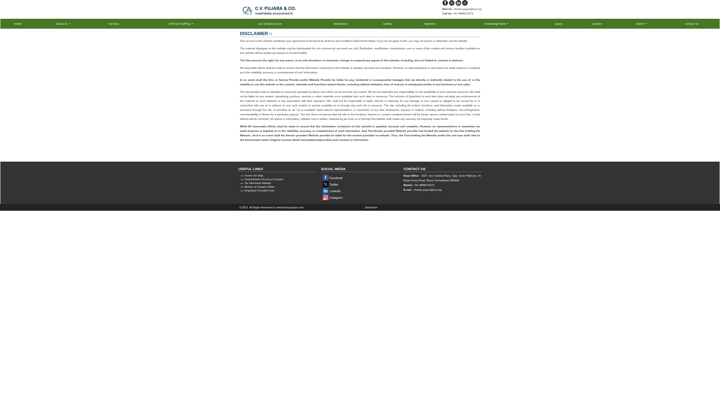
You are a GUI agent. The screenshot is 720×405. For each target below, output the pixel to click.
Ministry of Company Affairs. (259, 186)
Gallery (387, 24)
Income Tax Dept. (254, 175)
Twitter (333, 184)
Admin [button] (640, 24)
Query (558, 24)
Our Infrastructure (269, 24)
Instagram (336, 197)
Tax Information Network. (258, 183)
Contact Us (692, 24)
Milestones (340, 24)
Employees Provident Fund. (259, 190)
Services (114, 24)
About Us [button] (62, 24)
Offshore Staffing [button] (180, 24)
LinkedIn (335, 191)
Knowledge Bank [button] (496, 24)
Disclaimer (371, 207)
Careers (597, 24)
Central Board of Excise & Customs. (264, 179)
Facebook (336, 178)
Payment (429, 24)
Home (18, 24)
